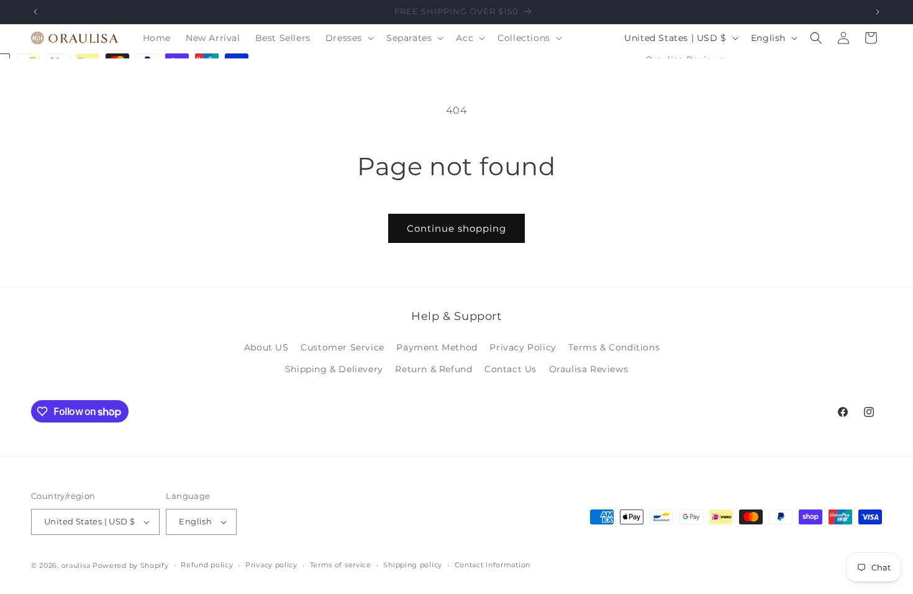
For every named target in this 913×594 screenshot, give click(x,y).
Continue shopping (456, 228)
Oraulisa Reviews (589, 369)
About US (266, 347)
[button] (348, 38)
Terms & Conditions (614, 347)
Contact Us (510, 369)
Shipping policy (412, 564)
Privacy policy (271, 564)
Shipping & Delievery (334, 369)
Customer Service (342, 347)
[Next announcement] (877, 12)
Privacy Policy (522, 347)
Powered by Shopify (131, 565)
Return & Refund (433, 369)
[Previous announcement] (35, 12)
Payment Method (436, 347)
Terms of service (340, 564)
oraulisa (76, 565)
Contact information (492, 564)
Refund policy (207, 564)
